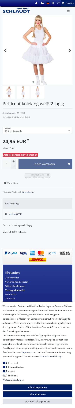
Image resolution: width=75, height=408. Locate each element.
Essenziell (13, 363)
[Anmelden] (36, 3)
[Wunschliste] (58, 3)
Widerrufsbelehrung (15, 286)
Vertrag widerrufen (15, 290)
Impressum (27, 352)
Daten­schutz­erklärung (50, 356)
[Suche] (53, 3)
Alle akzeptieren (37, 387)
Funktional (13, 375)
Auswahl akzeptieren (37, 401)
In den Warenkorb (44, 164)
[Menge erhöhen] (13, 161)
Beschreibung (12, 203)
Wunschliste (12, 183)
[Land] (47, 3)
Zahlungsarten (12, 277)
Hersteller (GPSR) (13, 214)
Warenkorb (10, 294)
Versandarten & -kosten (16, 281)
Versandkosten (27, 192)
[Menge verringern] (13, 166)
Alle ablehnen (37, 394)
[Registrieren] (43, 3)
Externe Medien (16, 367)
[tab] (37, 203)
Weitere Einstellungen (13, 379)
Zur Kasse (10, 298)
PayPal (11, 371)
